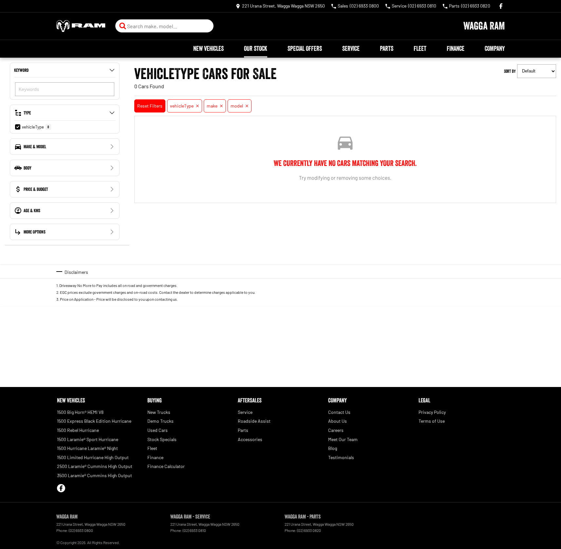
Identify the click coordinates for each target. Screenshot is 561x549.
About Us (337, 421)
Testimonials (341, 457)
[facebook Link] (501, 6)
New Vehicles (208, 48)
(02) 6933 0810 (194, 530)
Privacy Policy (432, 412)
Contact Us (339, 412)
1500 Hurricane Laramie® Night (87, 448)
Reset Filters (149, 106)
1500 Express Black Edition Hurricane (94, 421)
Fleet (420, 48)
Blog (332, 448)
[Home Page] (80, 26)
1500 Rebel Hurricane (78, 430)
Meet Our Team (343, 439)
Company (495, 48)
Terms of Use (432, 421)
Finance (455, 48)
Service (351, 48)
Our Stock (255, 48)
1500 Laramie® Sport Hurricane (87, 439)
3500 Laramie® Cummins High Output (94, 475)
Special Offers (305, 48)
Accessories (250, 439)
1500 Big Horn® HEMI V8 (80, 412)
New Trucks (158, 412)
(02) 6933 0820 (309, 530)
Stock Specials (162, 439)
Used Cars (157, 430)
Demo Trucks (160, 421)
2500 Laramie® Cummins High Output (94, 466)
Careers (336, 430)
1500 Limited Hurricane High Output (93, 457)
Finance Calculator (166, 466)
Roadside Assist (254, 421)
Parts (386, 48)
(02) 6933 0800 (81, 530)
